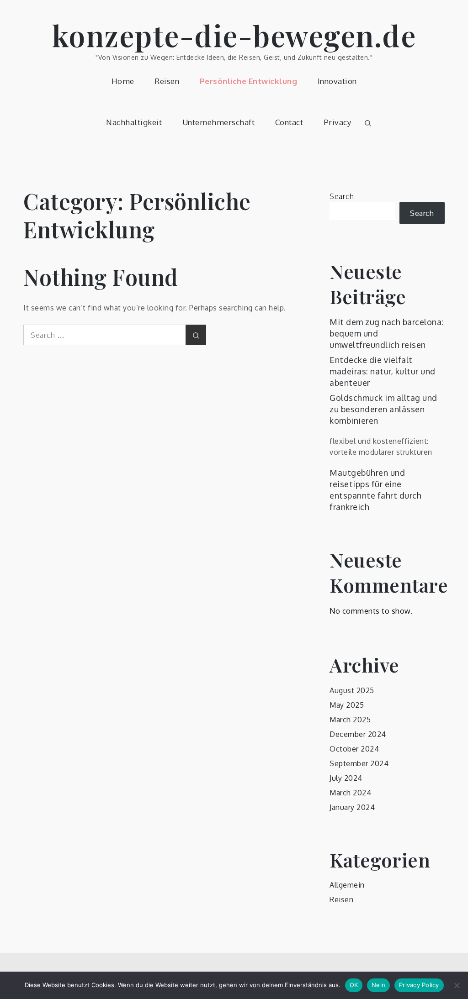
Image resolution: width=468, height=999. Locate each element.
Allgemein (347, 884)
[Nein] (456, 985)
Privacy (337, 122)
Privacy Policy (419, 984)
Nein (378, 984)
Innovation (337, 81)
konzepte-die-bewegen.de (234, 35)
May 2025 (347, 705)
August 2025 (352, 690)
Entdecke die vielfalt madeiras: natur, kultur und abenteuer (383, 371)
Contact (289, 122)
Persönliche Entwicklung (249, 81)
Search (342, 196)
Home (123, 81)
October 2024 (354, 748)
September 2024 (359, 763)
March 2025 (350, 719)
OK (354, 984)
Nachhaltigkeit (134, 122)
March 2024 (350, 792)
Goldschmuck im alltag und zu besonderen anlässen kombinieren (383, 409)
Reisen (166, 81)
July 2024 (346, 778)
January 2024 (352, 807)
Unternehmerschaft (218, 122)
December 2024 (358, 734)
